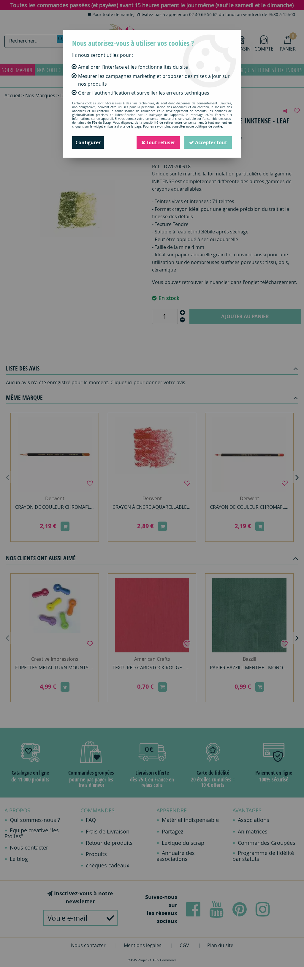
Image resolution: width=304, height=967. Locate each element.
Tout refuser (160, 142)
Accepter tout (210, 142)
